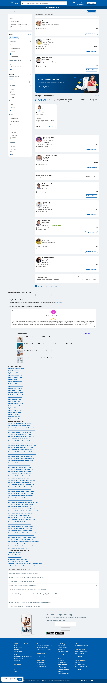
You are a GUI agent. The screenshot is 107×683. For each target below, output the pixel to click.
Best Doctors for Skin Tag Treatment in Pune (19, 438)
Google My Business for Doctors (44, 649)
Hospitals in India (41, 662)
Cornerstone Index (62, 662)
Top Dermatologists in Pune (15, 373)
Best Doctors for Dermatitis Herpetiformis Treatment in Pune (24, 511)
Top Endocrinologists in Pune (15, 388)
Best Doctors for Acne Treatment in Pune (18, 548)
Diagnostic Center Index (63, 669)
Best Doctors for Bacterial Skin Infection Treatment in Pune (23, 532)
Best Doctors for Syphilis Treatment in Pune (19, 432)
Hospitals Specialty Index (64, 666)
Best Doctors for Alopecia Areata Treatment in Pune (21, 543)
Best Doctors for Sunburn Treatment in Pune (19, 434)
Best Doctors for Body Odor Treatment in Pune (20, 528)
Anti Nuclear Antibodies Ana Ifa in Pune (18, 561)
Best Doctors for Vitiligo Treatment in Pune (19, 425)
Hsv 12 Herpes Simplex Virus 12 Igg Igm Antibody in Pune (22, 565)
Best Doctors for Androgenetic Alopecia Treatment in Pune (23, 541)
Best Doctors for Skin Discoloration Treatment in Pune (22, 454)
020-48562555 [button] (46, 680)
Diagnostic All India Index (63, 673)
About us (16, 645)
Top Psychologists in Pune (14, 405)
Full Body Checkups (62, 647)
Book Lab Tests (61, 645)
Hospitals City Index (62, 664)
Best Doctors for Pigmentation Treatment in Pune (21, 484)
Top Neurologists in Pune (14, 412)
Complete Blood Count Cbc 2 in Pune (17, 559)
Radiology (60, 649)
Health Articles (17, 666)
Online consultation (41, 655)
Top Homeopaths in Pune (14, 419)
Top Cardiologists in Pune (14, 384)
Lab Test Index (61, 660)
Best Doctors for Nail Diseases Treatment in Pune (21, 487)
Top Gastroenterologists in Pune (16, 394)
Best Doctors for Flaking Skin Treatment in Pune (20, 504)
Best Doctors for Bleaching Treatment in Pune (20, 530)
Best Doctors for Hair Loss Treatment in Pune (20, 500)
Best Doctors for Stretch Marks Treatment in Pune (21, 436)
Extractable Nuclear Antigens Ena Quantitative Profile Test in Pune (25, 563)
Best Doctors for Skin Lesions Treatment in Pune (20, 447)
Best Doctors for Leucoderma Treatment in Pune (20, 493)
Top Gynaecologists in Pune (15, 377)
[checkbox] (10, 48)
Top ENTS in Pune (12, 379)
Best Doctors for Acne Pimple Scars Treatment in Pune (22, 546)
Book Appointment (15, 11)
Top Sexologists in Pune (14, 408)
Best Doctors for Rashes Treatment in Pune (19, 471)
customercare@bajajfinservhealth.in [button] (61, 680)
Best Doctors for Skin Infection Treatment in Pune (21, 449)
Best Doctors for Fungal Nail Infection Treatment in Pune (23, 502)
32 (51, 286)
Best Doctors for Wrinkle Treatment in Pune (19, 423)
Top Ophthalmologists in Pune (15, 392)
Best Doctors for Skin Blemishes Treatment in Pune (21, 456)
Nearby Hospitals (41, 664)
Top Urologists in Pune (14, 401)
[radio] (10, 19)
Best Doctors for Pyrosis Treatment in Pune (19, 473)
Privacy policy (17, 653)
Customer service (18, 647)
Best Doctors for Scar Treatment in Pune (18, 462)
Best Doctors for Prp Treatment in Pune (18, 478)
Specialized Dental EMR (42, 647)
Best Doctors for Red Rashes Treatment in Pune (20, 469)
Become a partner (18, 651)
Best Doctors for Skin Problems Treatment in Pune (21, 443)
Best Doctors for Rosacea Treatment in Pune (19, 467)
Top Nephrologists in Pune (15, 410)
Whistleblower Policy (18, 655)
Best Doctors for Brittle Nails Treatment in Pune (20, 526)
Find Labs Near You (62, 671)
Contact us (16, 649)
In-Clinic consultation (42, 657)
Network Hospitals (41, 666)
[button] (82, 681)
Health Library (35, 11)
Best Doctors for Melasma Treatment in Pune (19, 489)
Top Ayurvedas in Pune (14, 416)
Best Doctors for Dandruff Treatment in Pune (19, 515)
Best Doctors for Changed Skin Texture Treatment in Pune (23, 519)
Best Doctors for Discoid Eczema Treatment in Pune (21, 508)
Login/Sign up (91, 3)
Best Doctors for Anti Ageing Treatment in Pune (20, 539)
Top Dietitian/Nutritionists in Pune (17, 403)
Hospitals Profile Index (63, 667)
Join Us (15, 671)
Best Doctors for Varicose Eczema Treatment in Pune (21, 427)
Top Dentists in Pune (13, 370)
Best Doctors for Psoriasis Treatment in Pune (20, 476)
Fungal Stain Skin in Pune (14, 552)
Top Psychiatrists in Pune (14, 399)
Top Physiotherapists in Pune (15, 386)
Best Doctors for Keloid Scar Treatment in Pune (20, 495)
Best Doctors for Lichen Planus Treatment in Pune (21, 491)
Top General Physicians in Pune (16, 368)
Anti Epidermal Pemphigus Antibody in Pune (19, 555)
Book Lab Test (26, 11)
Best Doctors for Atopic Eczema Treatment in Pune (21, 535)
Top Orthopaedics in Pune (14, 390)
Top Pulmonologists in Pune (15, 397)
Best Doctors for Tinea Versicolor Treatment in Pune (21, 430)
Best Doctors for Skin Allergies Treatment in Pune (21, 458)
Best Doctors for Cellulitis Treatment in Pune (19, 522)
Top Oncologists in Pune (14, 414)
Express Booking (61, 655)
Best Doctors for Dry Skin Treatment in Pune (19, 506)
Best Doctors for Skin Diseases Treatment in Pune (21, 452)
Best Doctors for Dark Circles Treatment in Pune (20, 513)
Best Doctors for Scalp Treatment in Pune (19, 465)
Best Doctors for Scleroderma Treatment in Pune (20, 460)
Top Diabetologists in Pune (15, 381)
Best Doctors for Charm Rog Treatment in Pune (20, 517)
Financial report (17, 660)
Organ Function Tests (63, 651)
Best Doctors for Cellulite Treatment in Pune (19, 524)
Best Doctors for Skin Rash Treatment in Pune (20, 441)
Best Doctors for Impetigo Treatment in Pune (19, 497)
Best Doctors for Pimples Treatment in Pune (19, 482)
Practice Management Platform (44, 645)
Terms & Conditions (18, 658)
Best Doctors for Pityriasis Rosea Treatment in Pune (21, 480)
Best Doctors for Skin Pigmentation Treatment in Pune (22, 445)
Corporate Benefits (45, 11)
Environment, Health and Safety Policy (23, 656)
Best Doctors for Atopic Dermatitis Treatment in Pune (22, 537)
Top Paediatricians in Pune (15, 375)
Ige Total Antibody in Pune (14, 557)
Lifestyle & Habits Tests (63, 653)
